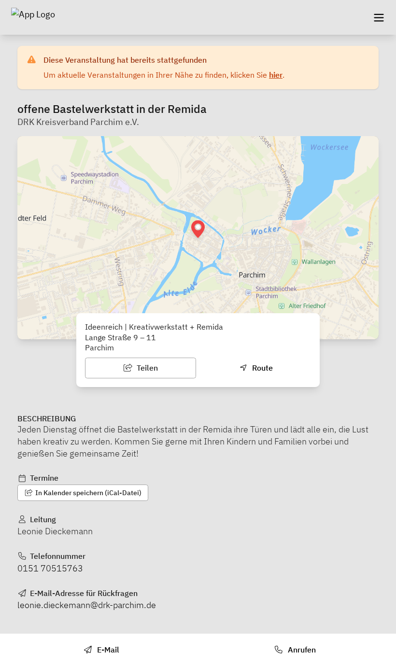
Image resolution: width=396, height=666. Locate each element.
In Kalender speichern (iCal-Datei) (87, 492)
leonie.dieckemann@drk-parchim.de (86, 604)
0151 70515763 (50, 568)
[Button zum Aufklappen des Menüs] (378, 17)
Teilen (146, 368)
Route (261, 368)
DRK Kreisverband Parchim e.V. (78, 121)
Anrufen (301, 649)
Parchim (99, 347)
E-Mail (107, 649)
